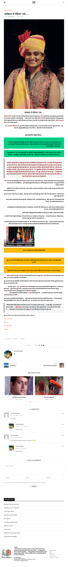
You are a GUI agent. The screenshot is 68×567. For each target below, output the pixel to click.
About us (51, 553)
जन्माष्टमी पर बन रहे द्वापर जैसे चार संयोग (12, 533)
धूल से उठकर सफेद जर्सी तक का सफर (11, 504)
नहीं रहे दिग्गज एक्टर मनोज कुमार (19, 397)
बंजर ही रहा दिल (7, 529)
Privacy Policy (52, 556)
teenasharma (11, 16)
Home (50, 552)
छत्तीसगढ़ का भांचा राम (8, 526)
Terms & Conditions (54, 557)
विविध (5, 10)
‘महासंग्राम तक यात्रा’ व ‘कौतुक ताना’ (11, 508)
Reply (62, 413)
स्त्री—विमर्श (22, 338)
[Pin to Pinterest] (41, 345)
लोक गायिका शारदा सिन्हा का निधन (11, 522)
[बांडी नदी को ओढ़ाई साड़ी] (49, 385)
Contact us (52, 554)
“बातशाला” (6, 329)
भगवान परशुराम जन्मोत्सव (9, 511)
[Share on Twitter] (39, 345)
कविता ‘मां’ (6, 322)
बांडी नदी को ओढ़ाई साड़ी (49, 397)
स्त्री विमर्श (10, 10)
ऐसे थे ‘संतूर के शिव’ (8, 325)
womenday (7, 338)
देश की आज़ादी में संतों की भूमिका (10, 536)
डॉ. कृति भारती (15, 338)
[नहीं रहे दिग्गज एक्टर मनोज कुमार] (19, 385)
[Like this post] (36, 345)
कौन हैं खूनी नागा (7, 518)
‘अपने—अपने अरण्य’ (8, 318)
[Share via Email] (43, 345)
